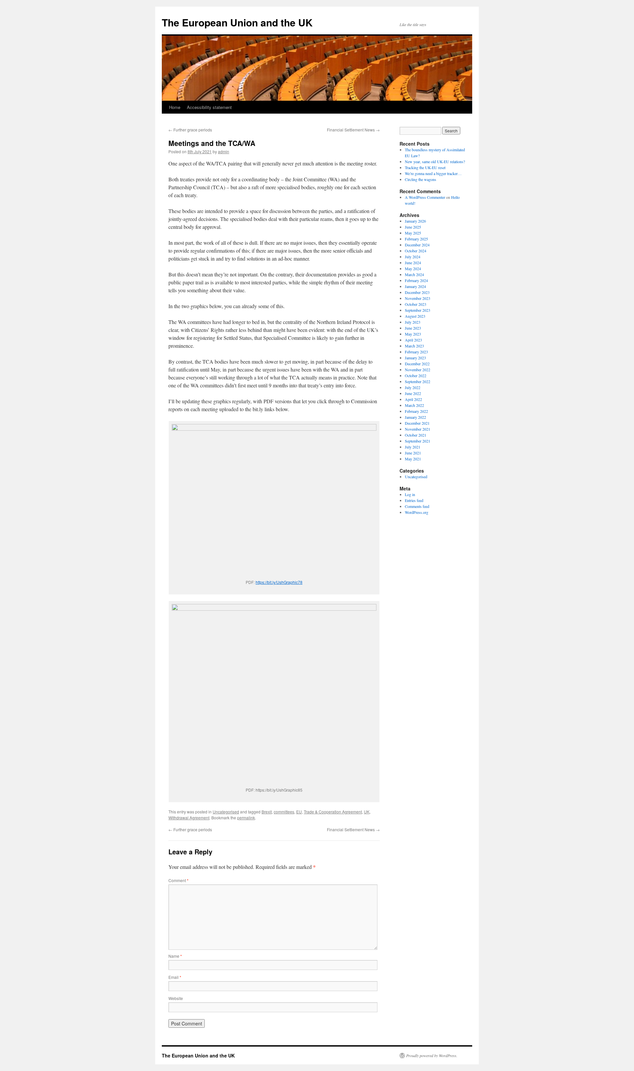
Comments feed (417, 506)
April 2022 (413, 399)
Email (174, 977)
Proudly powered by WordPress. (431, 1055)
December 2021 (417, 423)
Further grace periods (190, 129)
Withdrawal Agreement (188, 817)
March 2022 (414, 405)
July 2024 (412, 256)
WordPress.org (416, 512)
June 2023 (413, 328)
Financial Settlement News (353, 129)
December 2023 (417, 292)
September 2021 (417, 441)
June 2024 (413, 262)
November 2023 (417, 298)
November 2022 (417, 369)
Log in (410, 494)
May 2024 (413, 268)
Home (174, 107)
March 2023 (414, 345)
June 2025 (413, 227)
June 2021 (413, 452)
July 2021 (412, 446)
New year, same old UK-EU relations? (435, 161)
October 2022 (415, 375)
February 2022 (416, 411)
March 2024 (414, 274)
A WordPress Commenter (425, 197)
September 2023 (417, 310)
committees (284, 811)
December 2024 (417, 244)
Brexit (267, 811)
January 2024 (415, 286)
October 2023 (415, 304)
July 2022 (412, 387)
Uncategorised (226, 811)
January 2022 (415, 417)
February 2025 (416, 238)
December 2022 (417, 363)
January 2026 (415, 221)
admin (223, 151)
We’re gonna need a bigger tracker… (433, 173)
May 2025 (413, 232)
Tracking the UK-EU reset (425, 167)
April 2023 (413, 339)
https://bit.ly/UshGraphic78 (279, 582)
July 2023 (412, 322)
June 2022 (413, 393)
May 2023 (413, 334)
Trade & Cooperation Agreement (333, 811)
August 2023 (415, 316)
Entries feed (414, 500)
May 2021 (413, 458)
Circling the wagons (420, 179)
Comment (178, 880)
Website (175, 998)
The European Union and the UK (237, 22)
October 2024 (415, 250)
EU (299, 811)
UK (367, 811)
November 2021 (417, 429)
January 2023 (415, 357)
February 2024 (416, 280)
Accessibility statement (209, 107)
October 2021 (415, 435)
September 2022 (417, 381)
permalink (246, 817)
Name (175, 956)
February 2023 (416, 351)
